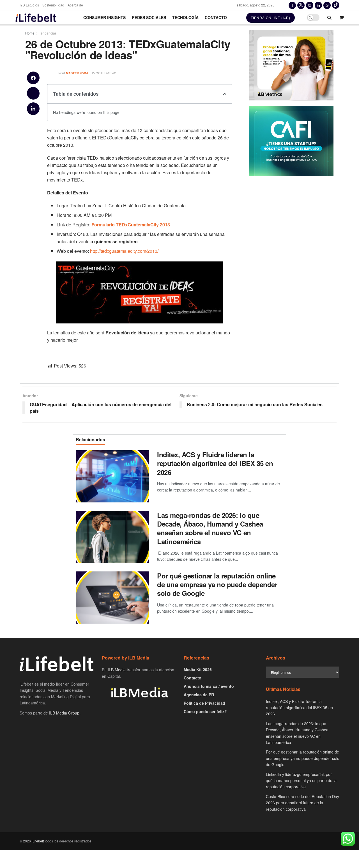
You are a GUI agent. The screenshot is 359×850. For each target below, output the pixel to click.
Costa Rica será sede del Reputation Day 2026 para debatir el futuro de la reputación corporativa (302, 803)
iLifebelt (38, 840)
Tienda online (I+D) (270, 17)
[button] (33, 78)
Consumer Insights (104, 17)
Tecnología (185, 17)
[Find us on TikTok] (335, 5)
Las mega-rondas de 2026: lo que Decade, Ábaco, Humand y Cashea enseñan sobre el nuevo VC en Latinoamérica (210, 528)
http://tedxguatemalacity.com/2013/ (124, 251)
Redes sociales (149, 17)
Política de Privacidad (204, 703)
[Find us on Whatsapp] (327, 5)
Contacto (216, 17)
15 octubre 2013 (104, 73)
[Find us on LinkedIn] (318, 5)
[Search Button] (329, 17)
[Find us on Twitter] (301, 5)
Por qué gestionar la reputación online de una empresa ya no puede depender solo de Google (217, 584)
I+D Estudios (29, 5)
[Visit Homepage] (35, 17)
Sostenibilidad (53, 5)
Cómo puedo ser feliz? (205, 711)
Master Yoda (77, 73)
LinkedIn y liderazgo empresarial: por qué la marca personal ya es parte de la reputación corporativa (301, 780)
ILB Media (117, 669)
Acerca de (75, 5)
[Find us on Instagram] (309, 5)
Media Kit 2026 (198, 669)
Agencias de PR (199, 694)
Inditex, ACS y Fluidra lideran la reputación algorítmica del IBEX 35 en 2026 (215, 463)
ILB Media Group (64, 713)
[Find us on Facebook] (292, 5)
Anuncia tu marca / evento (209, 686)
